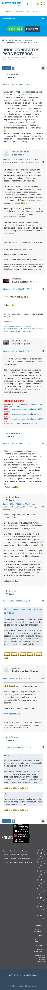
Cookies (39, 945)
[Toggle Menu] (43, 19)
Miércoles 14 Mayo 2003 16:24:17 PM (17, 84)
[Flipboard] (41, 915)
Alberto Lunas (21, 340)
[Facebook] (41, 861)
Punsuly (35, 42)
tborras (17, 278)
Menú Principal (9, 18)
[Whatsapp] (41, 888)
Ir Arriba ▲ (32, 986)
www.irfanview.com (12, 714)
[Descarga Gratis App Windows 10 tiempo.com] (21, 840)
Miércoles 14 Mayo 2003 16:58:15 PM (17, 159)
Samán (17, 668)
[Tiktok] (41, 879)
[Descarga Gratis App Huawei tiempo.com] (21, 835)
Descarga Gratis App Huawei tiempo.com (16, 859)
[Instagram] (41, 870)
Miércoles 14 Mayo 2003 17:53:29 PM (17, 351)
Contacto (38, 925)
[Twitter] (41, 852)
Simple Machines (30, 975)
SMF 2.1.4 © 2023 (16, 975)
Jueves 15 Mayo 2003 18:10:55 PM (16, 678)
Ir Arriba (7, 821)
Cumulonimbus (21, 151)
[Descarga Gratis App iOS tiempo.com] (21, 830)
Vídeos (29, 12)
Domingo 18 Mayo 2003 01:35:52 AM (17, 747)
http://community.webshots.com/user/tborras (21, 326)
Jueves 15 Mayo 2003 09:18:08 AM (16, 601)
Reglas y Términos (17, 986)
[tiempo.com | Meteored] (7, 837)
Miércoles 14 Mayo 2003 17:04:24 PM (17, 289)
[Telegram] (41, 906)
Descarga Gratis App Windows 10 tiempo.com (18, 862)
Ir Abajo (6, 68)
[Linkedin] (41, 897)
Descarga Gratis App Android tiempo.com (16, 851)
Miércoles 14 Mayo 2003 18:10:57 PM (17, 443)
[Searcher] (28, 4)
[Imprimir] (43, 68)
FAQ (41, 935)
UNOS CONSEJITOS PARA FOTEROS (20, 52)
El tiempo (9, 12)
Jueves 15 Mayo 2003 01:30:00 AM (16, 504)
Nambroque (28, 42)
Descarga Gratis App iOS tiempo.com (15, 855)
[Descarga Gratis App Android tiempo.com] (21, 826)
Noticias (19, 12)
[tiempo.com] (11, 4)
